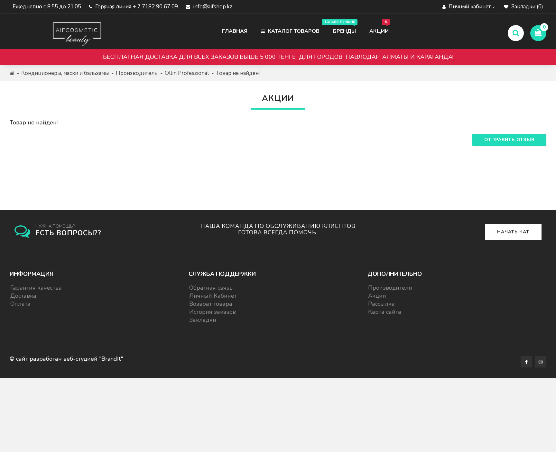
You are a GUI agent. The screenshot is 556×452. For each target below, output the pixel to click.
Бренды (341, 27)
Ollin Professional (187, 73)
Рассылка (381, 304)
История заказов (212, 312)
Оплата (20, 304)
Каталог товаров (293, 31)
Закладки (202, 320)
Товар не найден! (238, 73)
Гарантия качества (36, 288)
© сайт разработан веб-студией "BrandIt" (66, 359)
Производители (390, 288)
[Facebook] (526, 361)
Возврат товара (210, 304)
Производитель (137, 73)
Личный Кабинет (213, 296)
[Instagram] (540, 361)
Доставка (23, 296)
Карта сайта (384, 312)
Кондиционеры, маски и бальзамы (65, 73)
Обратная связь (211, 288)
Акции (379, 27)
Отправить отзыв (509, 140)
